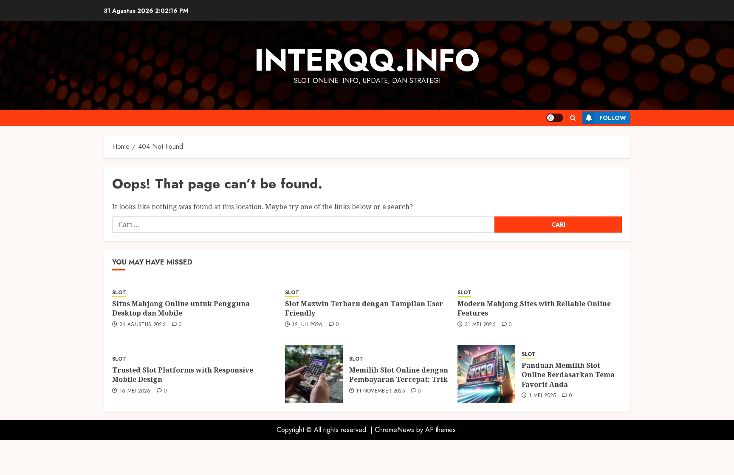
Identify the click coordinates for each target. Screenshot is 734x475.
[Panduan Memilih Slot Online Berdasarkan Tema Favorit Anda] (486, 374)
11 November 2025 (380, 391)
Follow (612, 118)
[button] (572, 118)
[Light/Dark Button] (554, 118)
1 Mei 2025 (542, 396)
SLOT (119, 292)
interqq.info (367, 60)
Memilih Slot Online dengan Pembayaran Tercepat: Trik (398, 374)
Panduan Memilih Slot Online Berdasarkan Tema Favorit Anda (568, 375)
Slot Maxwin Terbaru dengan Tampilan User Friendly (364, 308)
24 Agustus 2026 (142, 324)
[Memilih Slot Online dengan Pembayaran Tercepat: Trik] (314, 374)
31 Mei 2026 (480, 324)
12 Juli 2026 (307, 324)
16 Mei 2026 (135, 391)
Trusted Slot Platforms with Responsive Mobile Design (182, 374)
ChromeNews (394, 430)
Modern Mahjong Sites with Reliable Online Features (534, 308)
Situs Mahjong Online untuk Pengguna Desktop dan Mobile (181, 308)
